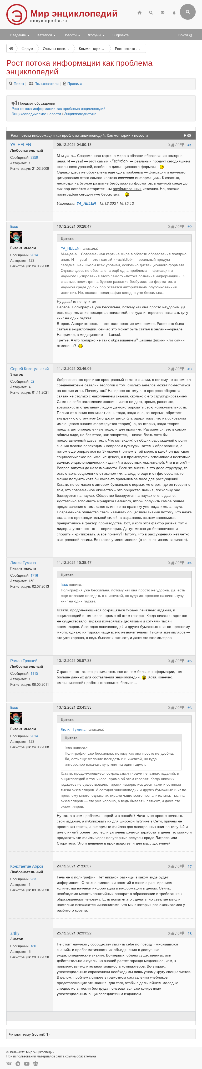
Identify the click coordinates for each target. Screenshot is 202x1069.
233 (33, 878)
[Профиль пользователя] (16, 236)
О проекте (121, 35)
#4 (190, 562)
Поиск (19, 83)
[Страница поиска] (151, 12)
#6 (190, 707)
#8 (190, 933)
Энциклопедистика (80, 113)
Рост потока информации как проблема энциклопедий (58, 108)
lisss (14, 226)
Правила (74, 83)
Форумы (95, 35)
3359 (34, 157)
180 (33, 945)
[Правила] (64, 83)
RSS (187, 135)
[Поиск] (11, 83)
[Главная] (139, 12)
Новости (70, 35)
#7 (190, 866)
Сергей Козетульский (29, 368)
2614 (34, 254)
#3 (190, 368)
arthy (14, 933)
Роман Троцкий (23, 660)
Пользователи (46, 83)
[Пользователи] (31, 83)
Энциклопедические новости (36, 113)
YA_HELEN (20, 144)
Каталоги (45, 35)
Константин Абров (26, 866)
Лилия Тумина (23, 562)
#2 (190, 226)
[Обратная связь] (162, 12)
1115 (34, 673)
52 (32, 381)
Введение (18, 35)
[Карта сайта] (174, 12)
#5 (190, 660)
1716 (34, 575)
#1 (190, 144)
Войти (183, 35)
